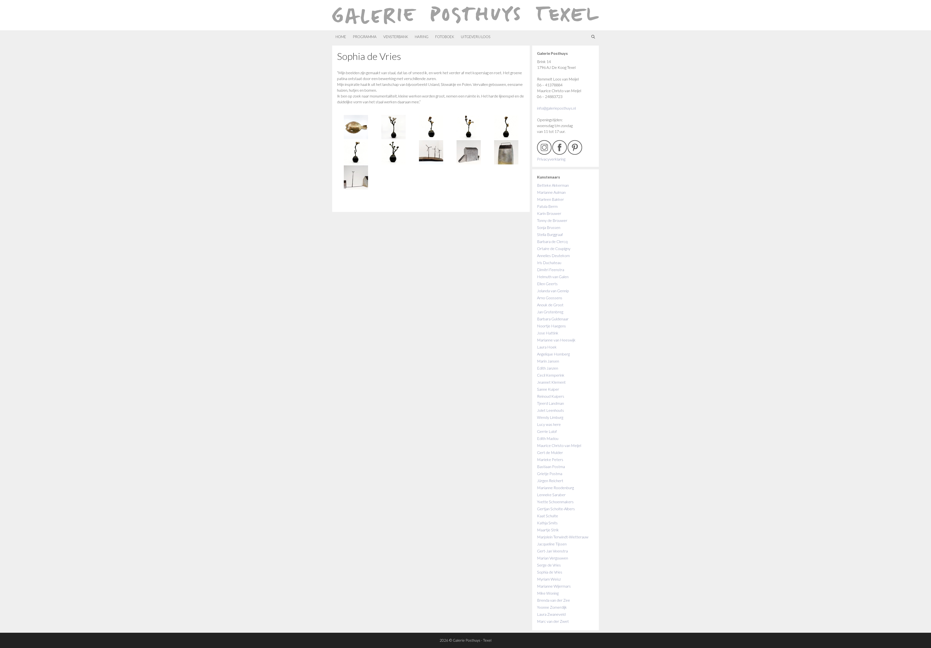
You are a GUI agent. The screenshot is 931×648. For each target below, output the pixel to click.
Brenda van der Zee (553, 600)
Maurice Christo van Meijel (559, 445)
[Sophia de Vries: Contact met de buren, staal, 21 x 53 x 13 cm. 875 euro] (355, 177)
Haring (421, 36)
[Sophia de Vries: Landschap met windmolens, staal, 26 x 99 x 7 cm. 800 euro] (431, 152)
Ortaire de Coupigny (553, 248)
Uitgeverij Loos (475, 36)
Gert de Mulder (550, 452)
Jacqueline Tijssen (552, 544)
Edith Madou (547, 438)
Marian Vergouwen (552, 558)
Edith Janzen (547, 368)
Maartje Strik (548, 529)
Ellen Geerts (547, 283)
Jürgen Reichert (550, 480)
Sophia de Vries (549, 572)
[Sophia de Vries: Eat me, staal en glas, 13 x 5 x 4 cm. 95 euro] (355, 152)
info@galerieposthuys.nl (556, 108)
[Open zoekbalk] (593, 36)
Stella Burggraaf (550, 234)
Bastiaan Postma (551, 466)
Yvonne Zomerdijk (552, 607)
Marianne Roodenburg (555, 487)
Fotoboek (444, 36)
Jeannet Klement (551, 382)
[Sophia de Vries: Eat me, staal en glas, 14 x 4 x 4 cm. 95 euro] (506, 127)
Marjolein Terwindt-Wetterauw (562, 537)
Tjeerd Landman (550, 403)
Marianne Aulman (551, 192)
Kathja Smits (547, 522)
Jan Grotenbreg (550, 311)
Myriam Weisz (549, 579)
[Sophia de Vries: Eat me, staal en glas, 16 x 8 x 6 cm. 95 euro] (468, 127)
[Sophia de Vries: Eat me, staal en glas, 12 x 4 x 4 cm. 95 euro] (431, 127)
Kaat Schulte (547, 515)
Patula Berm (547, 206)
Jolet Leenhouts (550, 410)
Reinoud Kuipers (550, 396)
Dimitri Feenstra (550, 269)
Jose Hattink (547, 333)
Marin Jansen (548, 361)
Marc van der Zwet (553, 621)
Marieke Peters (550, 459)
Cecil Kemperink (550, 375)
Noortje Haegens (551, 326)
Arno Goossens (549, 297)
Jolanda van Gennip (553, 290)
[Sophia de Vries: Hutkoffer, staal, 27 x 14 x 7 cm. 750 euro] (506, 152)
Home (341, 36)
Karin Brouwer (549, 213)
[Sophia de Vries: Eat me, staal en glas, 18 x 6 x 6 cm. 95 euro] (393, 127)
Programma (365, 36)
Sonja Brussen (548, 227)
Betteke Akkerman (553, 185)
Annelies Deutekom (553, 255)
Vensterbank (395, 36)
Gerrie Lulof (547, 431)
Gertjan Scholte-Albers (556, 508)
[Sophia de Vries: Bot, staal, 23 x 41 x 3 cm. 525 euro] (355, 127)
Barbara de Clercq (552, 241)
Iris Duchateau (549, 262)
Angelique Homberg (553, 354)
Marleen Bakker (550, 199)
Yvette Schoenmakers (555, 501)
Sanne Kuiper (548, 389)
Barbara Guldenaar (553, 318)
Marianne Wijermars (554, 586)
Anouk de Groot (550, 304)
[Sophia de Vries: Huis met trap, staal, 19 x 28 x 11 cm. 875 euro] (468, 152)
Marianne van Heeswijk (556, 340)
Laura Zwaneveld (551, 614)
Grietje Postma (549, 473)
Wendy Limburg (550, 417)
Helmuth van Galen (553, 276)
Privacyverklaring (551, 159)
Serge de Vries (549, 565)
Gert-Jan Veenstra (552, 551)
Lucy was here (549, 424)
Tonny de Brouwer (552, 220)
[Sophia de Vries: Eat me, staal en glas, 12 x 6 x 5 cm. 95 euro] (393, 152)
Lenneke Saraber (551, 494)
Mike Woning (548, 593)
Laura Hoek (547, 347)
